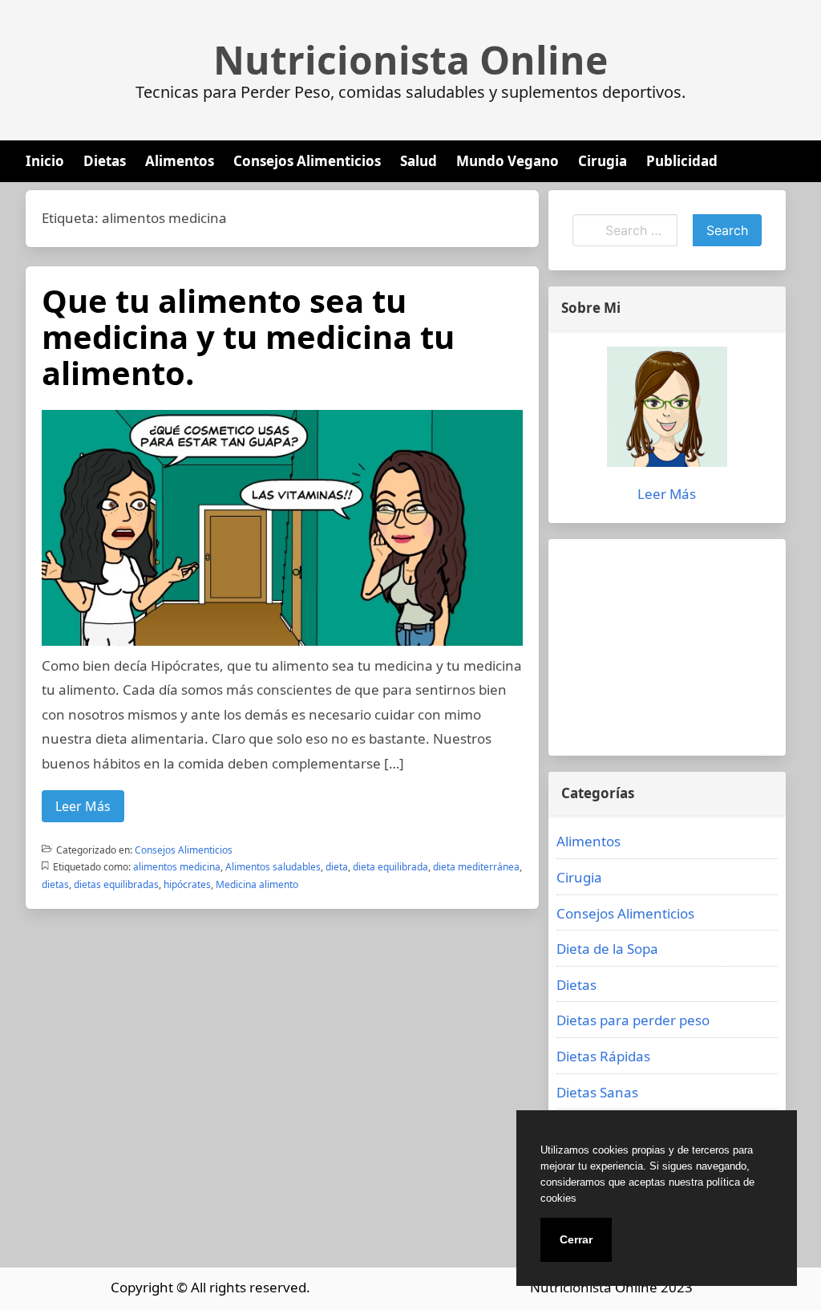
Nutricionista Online (410, 60)
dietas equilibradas (116, 884)
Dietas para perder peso (633, 1020)
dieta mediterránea (476, 867)
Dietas (104, 161)
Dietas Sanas (597, 1092)
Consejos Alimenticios (307, 161)
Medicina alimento (257, 884)
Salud (418, 161)
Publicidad (682, 161)
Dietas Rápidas (603, 1056)
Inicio (45, 161)
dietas (55, 884)
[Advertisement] (667, 647)
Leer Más (83, 806)
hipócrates (187, 884)
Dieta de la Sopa (607, 948)
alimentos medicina (176, 867)
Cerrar (576, 1239)
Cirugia (602, 161)
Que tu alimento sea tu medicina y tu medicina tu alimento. (248, 336)
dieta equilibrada (390, 867)
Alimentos (179, 161)
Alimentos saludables (273, 867)
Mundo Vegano (507, 161)
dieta (337, 867)
